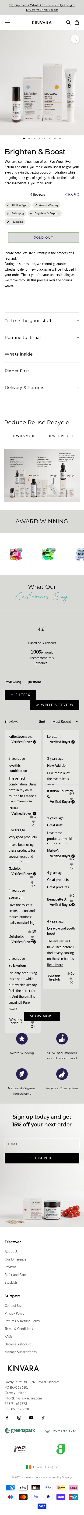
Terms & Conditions (19, 1329)
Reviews (10, 1267)
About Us (11, 1251)
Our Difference (15, 1259)
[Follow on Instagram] (19, 1417)
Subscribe (42, 1158)
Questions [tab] (34, 683)
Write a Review (59, 706)
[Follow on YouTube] (31, 1417)
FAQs (8, 1336)
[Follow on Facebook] (7, 1417)
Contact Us (13, 1306)
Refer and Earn (15, 1275)
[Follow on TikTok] (43, 1417)
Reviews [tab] (13, 683)
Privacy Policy (14, 1313)
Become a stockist (18, 1344)
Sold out (44, 237)
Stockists (11, 1282)
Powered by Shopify (59, 1477)
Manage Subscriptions (21, 1352)
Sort (42, 721)
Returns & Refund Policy (22, 1321)
